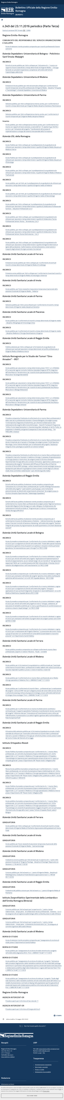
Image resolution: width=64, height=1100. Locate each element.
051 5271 (10, 1055)
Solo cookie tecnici (32, 1095)
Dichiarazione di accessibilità (43, 1072)
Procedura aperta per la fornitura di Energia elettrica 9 (23, 1009)
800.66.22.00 (46, 1051)
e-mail (39, 1053)
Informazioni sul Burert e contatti (7, 1085)
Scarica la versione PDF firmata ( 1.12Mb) (16, 30)
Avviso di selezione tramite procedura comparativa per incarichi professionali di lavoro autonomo (33, 47)
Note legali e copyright (41, 1067)
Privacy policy (46, 1091)
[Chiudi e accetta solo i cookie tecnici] (60, 1089)
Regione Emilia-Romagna (9, 2)
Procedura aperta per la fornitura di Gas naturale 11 (22, 1001)
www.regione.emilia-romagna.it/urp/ (49, 1049)
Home (2, 19)
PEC (44, 1053)
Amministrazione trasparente (43, 1065)
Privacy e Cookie (39, 1070)
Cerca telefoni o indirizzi (7, 1057)
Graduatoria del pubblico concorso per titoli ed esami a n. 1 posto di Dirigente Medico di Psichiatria (33, 891)
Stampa (59, 1015)
